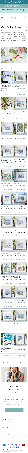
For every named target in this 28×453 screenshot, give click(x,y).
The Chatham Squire (18, 183)
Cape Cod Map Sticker (5, 111)
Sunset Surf (3, 300)
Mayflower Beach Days (19, 230)
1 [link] (3, 363)
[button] (2, 17)
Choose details (20, 94)
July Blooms (16, 136)
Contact (5, 431)
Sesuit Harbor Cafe (5, 136)
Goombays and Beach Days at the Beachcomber (20, 112)
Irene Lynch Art (12, 450)
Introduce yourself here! (14, 410)
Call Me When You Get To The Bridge (19, 86)
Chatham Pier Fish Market (19, 159)
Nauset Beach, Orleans (6, 206)
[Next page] (24, 363)
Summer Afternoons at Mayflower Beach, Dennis (6, 160)
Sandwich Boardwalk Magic (20, 300)
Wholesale (6, 427)
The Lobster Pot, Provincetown (17, 277)
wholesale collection (15, 404)
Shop (4, 424)
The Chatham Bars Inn (5, 183)
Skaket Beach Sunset (18, 323)
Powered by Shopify (18, 450)
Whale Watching (4, 323)
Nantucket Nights (4, 253)
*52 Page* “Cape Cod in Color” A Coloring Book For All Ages (7, 348)
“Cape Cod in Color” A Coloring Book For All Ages (7, 86)
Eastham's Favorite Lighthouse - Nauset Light (7, 277)
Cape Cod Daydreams (18, 347)
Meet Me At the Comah (6, 230)
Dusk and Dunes (17, 253)
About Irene (6, 434)
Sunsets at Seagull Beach (19, 206)
